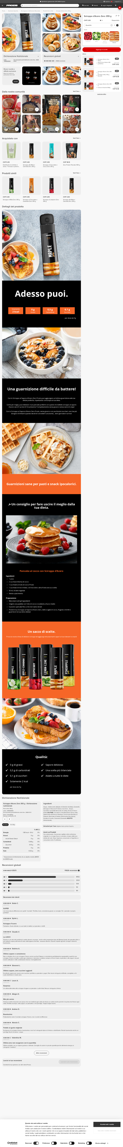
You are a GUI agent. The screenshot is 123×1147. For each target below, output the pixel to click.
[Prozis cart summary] (115, 5)
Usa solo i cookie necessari (107, 1130)
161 (77, 891)
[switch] (54, 1143)
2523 (78, 880)
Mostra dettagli (100, 1143)
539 (77, 884)
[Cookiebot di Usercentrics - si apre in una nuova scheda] (12, 1143)
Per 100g (12, 824)
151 (77, 887)
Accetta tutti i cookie (107, 1124)
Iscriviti (16, 81)
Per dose (5, 824)
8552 (78, 877)
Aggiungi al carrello (102, 49)
